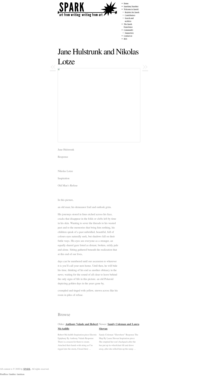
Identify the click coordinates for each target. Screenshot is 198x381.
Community (128, 29)
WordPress (4, 374)
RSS (125, 38)
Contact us (128, 35)
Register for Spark (132, 12)
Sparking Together (131, 6)
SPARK (26, 368)
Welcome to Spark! (131, 9)
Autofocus (20, 374)
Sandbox (12, 374)
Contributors (130, 15)
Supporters (129, 32)
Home (126, 3)
